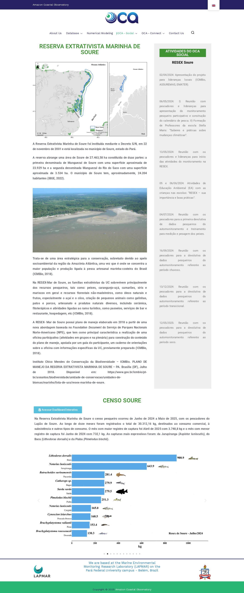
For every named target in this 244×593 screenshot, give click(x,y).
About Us (55, 33)
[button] (81, 33)
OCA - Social (125, 33)
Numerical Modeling (100, 33)
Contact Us (176, 33)
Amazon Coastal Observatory (133, 589)
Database (72, 33)
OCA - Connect (151, 33)
